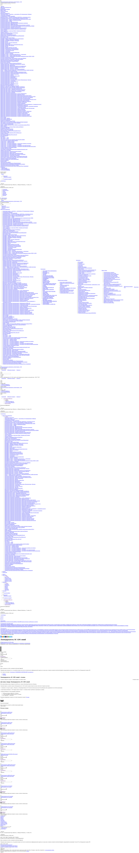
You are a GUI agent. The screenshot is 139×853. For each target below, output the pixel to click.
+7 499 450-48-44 (4, 198)
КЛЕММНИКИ (68, 625)
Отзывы (4, 673)
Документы (2, 820)
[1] (69, 647)
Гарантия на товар (3, 823)
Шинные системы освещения (24, 630)
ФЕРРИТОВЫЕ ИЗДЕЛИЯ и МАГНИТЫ (24, 626)
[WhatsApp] (8, 636)
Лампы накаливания (38, 633)
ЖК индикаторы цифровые (56, 632)
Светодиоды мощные (108, 632)
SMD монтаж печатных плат (25, 621)
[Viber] (7, 636)
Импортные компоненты (9, 417)
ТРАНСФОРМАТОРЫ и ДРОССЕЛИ (22, 625)
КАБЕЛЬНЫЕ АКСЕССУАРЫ (96, 625)
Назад (7, 399)
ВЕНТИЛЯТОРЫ (13, 626)
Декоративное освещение (70, 631)
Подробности (2, 656)
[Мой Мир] (4, 636)
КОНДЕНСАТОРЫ (103, 624)
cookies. (27, 851)
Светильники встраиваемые (78, 630)
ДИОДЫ (6, 625)
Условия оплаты (3, 821)
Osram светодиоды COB (83, 632)
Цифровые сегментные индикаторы (46, 629)
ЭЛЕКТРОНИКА (74, 625)
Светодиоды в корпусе (87, 630)
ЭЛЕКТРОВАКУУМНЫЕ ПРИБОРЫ (7, 624)
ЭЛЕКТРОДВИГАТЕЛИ (48, 624)
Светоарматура (30, 672)
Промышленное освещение (88, 631)
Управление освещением (60, 631)
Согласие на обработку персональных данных (9, 846)
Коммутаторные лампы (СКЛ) (10, 633)
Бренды (1, 825)
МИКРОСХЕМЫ (91, 624)
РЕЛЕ (14, 625)
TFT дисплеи (7, 632)
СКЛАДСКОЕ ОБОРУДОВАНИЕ (84, 625)
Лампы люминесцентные (38, 631)
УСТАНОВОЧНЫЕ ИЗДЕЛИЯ (58, 624)
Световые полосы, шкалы (35, 629)
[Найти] (1, 5)
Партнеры (2, 819)
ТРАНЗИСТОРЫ (56, 625)
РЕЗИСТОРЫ (97, 624)
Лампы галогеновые (45, 633)
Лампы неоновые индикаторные (28, 633)
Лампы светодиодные (30, 631)
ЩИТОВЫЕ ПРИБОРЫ (38, 625)
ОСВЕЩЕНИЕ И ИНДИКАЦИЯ (21, 672)
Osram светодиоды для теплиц (73, 632)
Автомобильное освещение (107, 630)
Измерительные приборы (5, 621)
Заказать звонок (8, 403)
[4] (69, 650)
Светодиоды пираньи (111, 629)
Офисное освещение (79, 631)
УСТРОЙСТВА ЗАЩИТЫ (48, 625)
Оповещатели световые (10, 631)
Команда (2, 817)
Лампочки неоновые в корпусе (98, 632)
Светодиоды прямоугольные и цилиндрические (124, 629)
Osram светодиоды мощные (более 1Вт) (23, 629)
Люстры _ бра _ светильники (110, 631)
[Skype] (10, 636)
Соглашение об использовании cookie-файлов (8, 845)
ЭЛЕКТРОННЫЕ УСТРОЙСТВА (112, 625)
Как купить (7, 577)
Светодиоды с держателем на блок (100, 629)
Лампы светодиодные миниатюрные (122, 631)
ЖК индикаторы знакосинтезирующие (32, 632)
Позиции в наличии (34, 621)
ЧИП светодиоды (91, 629)
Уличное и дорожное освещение (99, 631)
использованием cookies (49, 850)
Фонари (4, 631)
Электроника (12, 672)
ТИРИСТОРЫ (10, 625)
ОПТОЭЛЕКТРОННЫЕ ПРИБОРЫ (26, 624)
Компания (7, 584)
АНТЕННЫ (104, 625)
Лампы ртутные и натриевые (20, 631)
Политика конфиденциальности (6, 844)
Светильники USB (60, 630)
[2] (69, 648)
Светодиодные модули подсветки (36, 630)
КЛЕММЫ (121, 625)
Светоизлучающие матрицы (67, 629)
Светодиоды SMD (53, 630)
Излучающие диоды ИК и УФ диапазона (8, 629)
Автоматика (12, 621)
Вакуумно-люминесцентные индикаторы (17, 632)
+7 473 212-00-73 (5, 385)
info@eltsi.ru (3, 180)
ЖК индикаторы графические (45, 632)
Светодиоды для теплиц (83, 629)
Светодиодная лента (46, 630)
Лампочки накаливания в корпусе (118, 632)
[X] (5, 636)
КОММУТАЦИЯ (62, 625)
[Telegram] (11, 636)
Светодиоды (90, 632)
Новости (2, 816)
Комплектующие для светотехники (49, 631)
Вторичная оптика (64, 632)
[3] (69, 649)
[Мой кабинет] (0, 371)
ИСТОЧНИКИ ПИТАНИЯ (69, 624)
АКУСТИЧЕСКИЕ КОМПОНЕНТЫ (81, 624)
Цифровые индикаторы (53, 633)
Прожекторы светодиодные (97, 630)
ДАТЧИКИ (8, 626)
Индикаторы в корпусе (57, 629)
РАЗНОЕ (108, 624)
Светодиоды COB (75, 629)
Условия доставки (3, 822)
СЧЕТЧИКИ (16, 624)
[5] (69, 651)
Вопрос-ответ (2, 824)
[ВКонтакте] (1, 636)
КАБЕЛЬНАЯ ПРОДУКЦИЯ (38, 624)
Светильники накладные (68, 630)
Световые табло (19, 633)
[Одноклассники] (2, 636)
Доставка (4, 674)
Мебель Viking (17, 621)
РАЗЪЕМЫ (31, 625)
